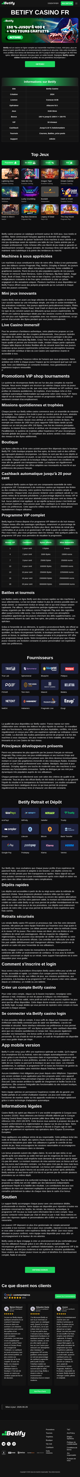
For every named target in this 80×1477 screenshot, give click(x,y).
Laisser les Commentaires (65, 1296)
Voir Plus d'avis (40, 1391)
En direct (28, 163)
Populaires (9, 163)
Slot (67, 163)
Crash (48, 163)
